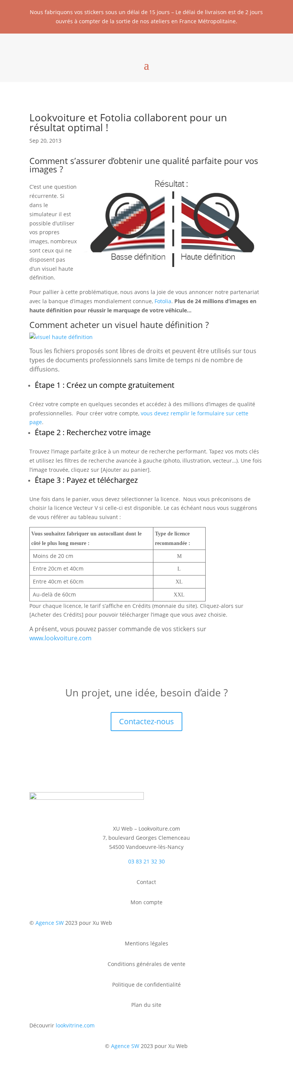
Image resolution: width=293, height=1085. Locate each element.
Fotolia (163, 301)
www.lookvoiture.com (60, 638)
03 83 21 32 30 (146, 861)
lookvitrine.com (75, 1025)
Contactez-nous (146, 721)
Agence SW (49, 922)
